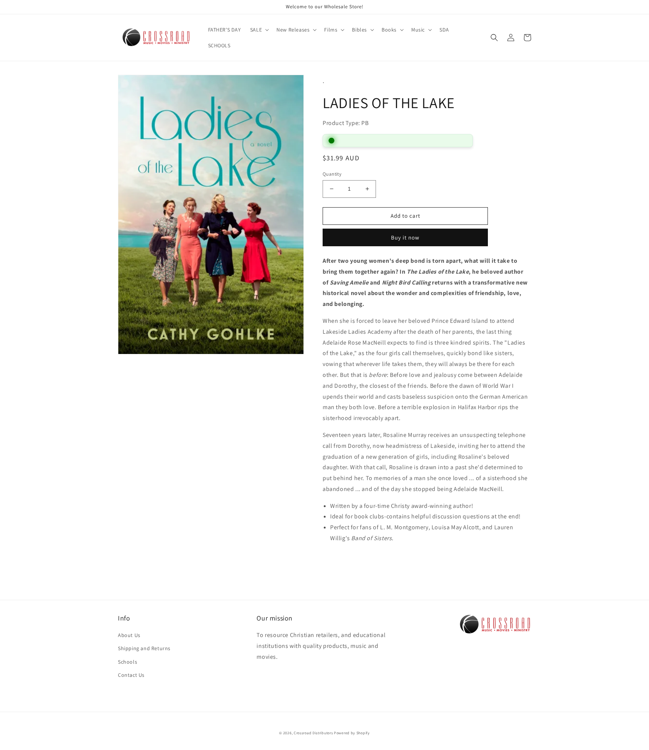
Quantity (332, 174)
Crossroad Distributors (313, 732)
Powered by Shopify (352, 732)
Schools (127, 661)
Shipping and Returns (144, 648)
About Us (129, 635)
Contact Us (131, 675)
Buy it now (405, 237)
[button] (259, 30)
